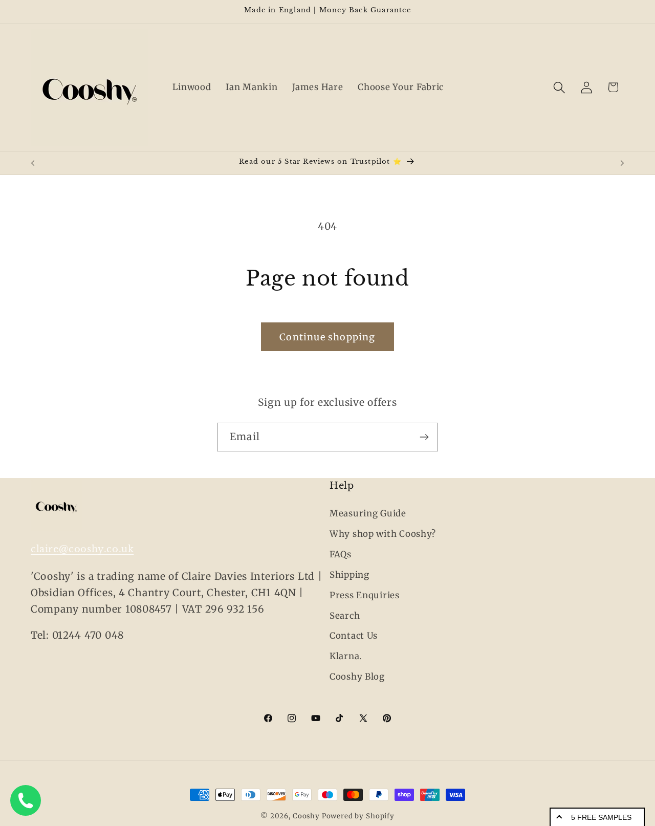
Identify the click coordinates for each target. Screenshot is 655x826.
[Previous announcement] (32, 163)
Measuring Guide (368, 513)
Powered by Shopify (358, 816)
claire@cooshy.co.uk (82, 549)
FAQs (341, 554)
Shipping (349, 574)
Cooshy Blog (357, 677)
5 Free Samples (601, 817)
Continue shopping (327, 337)
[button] (559, 87)
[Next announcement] (622, 163)
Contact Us (354, 636)
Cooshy (306, 816)
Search (345, 615)
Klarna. (346, 656)
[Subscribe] (424, 437)
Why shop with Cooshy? (383, 533)
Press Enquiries (365, 595)
